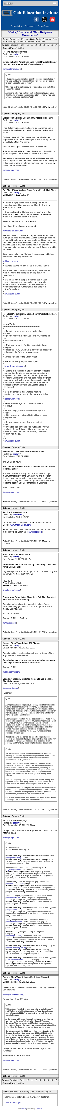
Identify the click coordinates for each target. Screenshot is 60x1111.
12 (35, 45)
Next (55, 39)
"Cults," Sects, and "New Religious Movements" (30, 34)
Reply (14, 113)
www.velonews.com (12, 69)
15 (47, 45)
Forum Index (16, 26)
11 (32, 45)
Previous (47, 39)
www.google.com (11, 170)
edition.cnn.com (10, 261)
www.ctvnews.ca (13, 898)
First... (22, 45)
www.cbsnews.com (14, 922)
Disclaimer (30, 26)
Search (22, 41)
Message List (28, 1091)
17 (55, 45)
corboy (16, 54)
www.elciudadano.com (15, 884)
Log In (31, 41)
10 (28, 45)
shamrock (18, 515)
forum (24, 1109)
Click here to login (13, 1102)
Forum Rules (43, 26)
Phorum (39, 1109)
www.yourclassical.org (13, 994)
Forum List (14, 39)
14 (43, 45)
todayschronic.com (14, 910)
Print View (40, 41)
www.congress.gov (14, 936)
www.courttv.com (10, 688)
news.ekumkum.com (14, 960)
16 (51, 45)
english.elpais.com (11, 590)
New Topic (12, 41)
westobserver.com (11, 672)
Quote (22, 113)
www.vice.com (9, 623)
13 (39, 45)
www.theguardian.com (13, 231)
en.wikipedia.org (34, 532)
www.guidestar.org (13, 858)
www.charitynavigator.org (16, 948)
